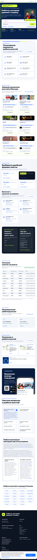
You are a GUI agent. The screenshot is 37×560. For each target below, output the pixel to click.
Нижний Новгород (30, 493)
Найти (32, 24)
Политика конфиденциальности (6, 539)
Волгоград (22, 501)
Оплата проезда (10, 26)
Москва (7, 490)
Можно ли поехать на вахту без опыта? (9, 410)
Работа (20, 528)
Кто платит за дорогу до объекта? (8, 422)
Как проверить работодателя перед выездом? (25, 430)
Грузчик (4, 285)
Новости (20, 532)
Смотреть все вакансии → (29, 91)
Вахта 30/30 (5, 26)
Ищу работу (31, 1)
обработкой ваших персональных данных (9, 556)
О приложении (21, 530)
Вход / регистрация (5, 527)
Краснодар (14, 496)
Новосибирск (22, 496)
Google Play (25, 539)
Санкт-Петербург (30, 490)
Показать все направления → (9, 245)
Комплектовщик (5, 278)
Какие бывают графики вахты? (24, 422)
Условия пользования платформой (7, 541)
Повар (4, 290)
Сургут (15, 504)
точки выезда (29, 478)
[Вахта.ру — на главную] (2, 1)
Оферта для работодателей (5, 542)
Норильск (14, 490)
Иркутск (7, 493)
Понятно (30, 555)
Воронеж (30, 501)
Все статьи (21, 527)
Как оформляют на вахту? (24, 426)
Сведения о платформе (23, 529)
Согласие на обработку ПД (6, 540)
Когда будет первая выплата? (9, 429)
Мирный (14, 493)
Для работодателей (22, 531)
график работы (29, 462)
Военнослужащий (6, 295)
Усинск (15, 501)
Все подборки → (30, 51)
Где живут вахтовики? (8, 426)
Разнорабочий (5, 288)
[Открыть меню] (35, 1)
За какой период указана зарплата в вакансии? (24, 410)
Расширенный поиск (31, 26)
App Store (29, 539)
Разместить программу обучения (7, 528)
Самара (7, 504)
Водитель (4, 273)
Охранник (4, 293)
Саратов (30, 496)
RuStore (20, 539)
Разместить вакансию (5, 522)
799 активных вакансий (23, 446)
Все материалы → (31, 340)
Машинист (4, 283)
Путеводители (21, 533)
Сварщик (4, 276)
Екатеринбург (7, 496)
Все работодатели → (30, 314)
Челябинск (22, 504)
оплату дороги (25, 464)
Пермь (22, 493)
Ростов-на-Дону (6, 501)
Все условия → (31, 196)
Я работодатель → (31, 30)
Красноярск (22, 490)
